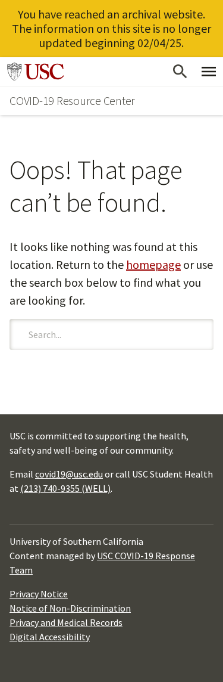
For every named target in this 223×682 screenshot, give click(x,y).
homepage (153, 264)
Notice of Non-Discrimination (70, 608)
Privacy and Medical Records (66, 622)
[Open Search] (180, 71)
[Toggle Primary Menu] (208, 71)
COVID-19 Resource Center (72, 100)
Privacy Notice (39, 594)
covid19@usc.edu (69, 474)
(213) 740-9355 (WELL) (65, 488)
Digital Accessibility (50, 637)
